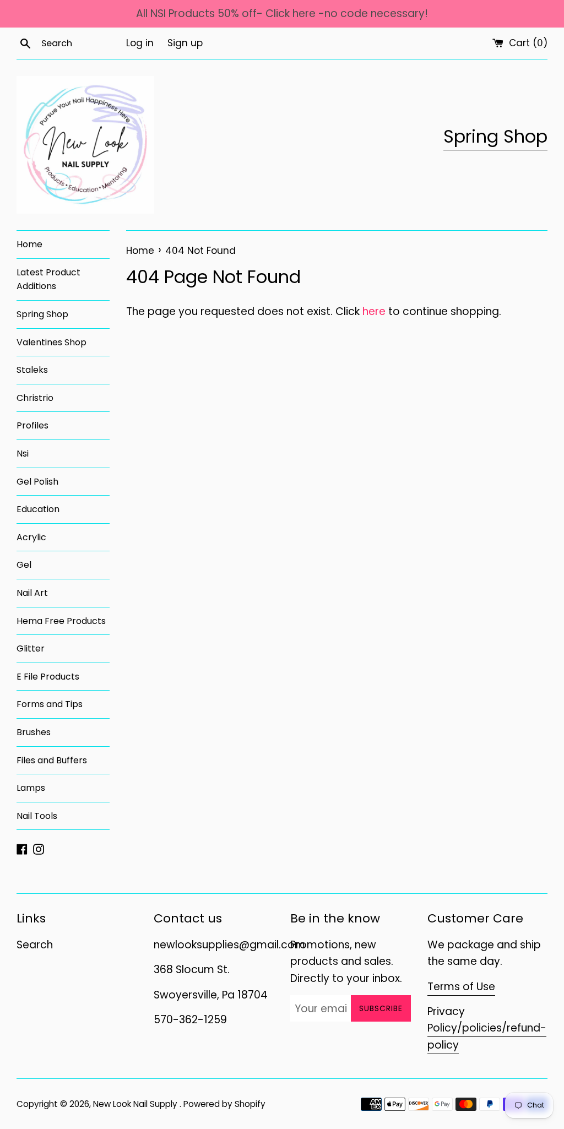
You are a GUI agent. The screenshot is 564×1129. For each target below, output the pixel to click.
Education (38, 509)
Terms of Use (461, 986)
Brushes (34, 732)
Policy (442, 1028)
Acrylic (31, 537)
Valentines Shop (51, 342)
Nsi (23, 453)
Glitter (31, 648)
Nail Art (32, 593)
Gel (24, 564)
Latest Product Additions (48, 279)
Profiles (32, 425)
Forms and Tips (50, 704)
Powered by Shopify (224, 1104)
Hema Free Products (61, 621)
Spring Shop (495, 136)
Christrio (35, 398)
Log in (140, 43)
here (374, 311)
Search (35, 944)
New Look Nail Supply (136, 1104)
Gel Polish (37, 481)
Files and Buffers (52, 760)
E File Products (48, 676)
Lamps (31, 787)
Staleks (32, 369)
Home (29, 244)
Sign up (185, 43)
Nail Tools (37, 816)
